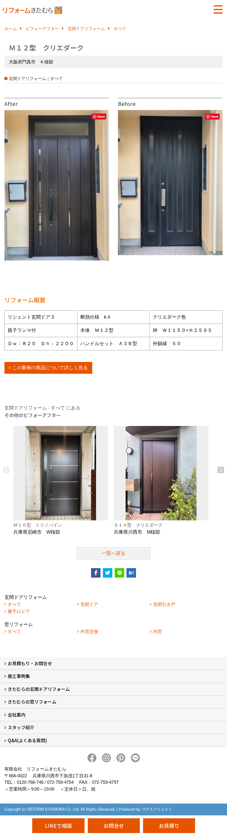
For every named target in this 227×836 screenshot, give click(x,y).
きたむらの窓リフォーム (32, 702)
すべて (14, 604)
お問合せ (114, 825)
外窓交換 (89, 631)
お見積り (169, 825)
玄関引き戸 (164, 604)
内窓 (157, 631)
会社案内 (16, 715)
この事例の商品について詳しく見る (50, 367)
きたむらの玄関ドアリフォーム (39, 689)
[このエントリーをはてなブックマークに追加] (131, 573)
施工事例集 (19, 676)
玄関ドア (89, 604)
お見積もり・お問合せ (30, 663)
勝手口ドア (19, 611)
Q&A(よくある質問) (27, 740)
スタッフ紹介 (21, 727)
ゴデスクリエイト (157, 809)
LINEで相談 (58, 825)
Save (101, 116)
